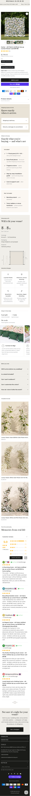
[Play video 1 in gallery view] (14, 42)
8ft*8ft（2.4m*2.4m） (6, 62)
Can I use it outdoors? (8, 379)
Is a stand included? (7, 374)
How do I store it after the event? (11, 389)
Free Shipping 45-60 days (7, 68)
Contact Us (3, 744)
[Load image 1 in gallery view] (8, 42)
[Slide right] (25, 42)
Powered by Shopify (15, 793)
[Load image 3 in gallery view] (18, 42)
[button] (12, 702)
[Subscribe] (28, 766)
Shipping (2, 56)
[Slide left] (4, 42)
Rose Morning (16, 791)
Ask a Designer (14, 729)
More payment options (15, 87)
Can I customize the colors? (10, 384)
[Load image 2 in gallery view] (11, 42)
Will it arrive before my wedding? (11, 369)
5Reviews (5, 549)
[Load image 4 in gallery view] (21, 42)
